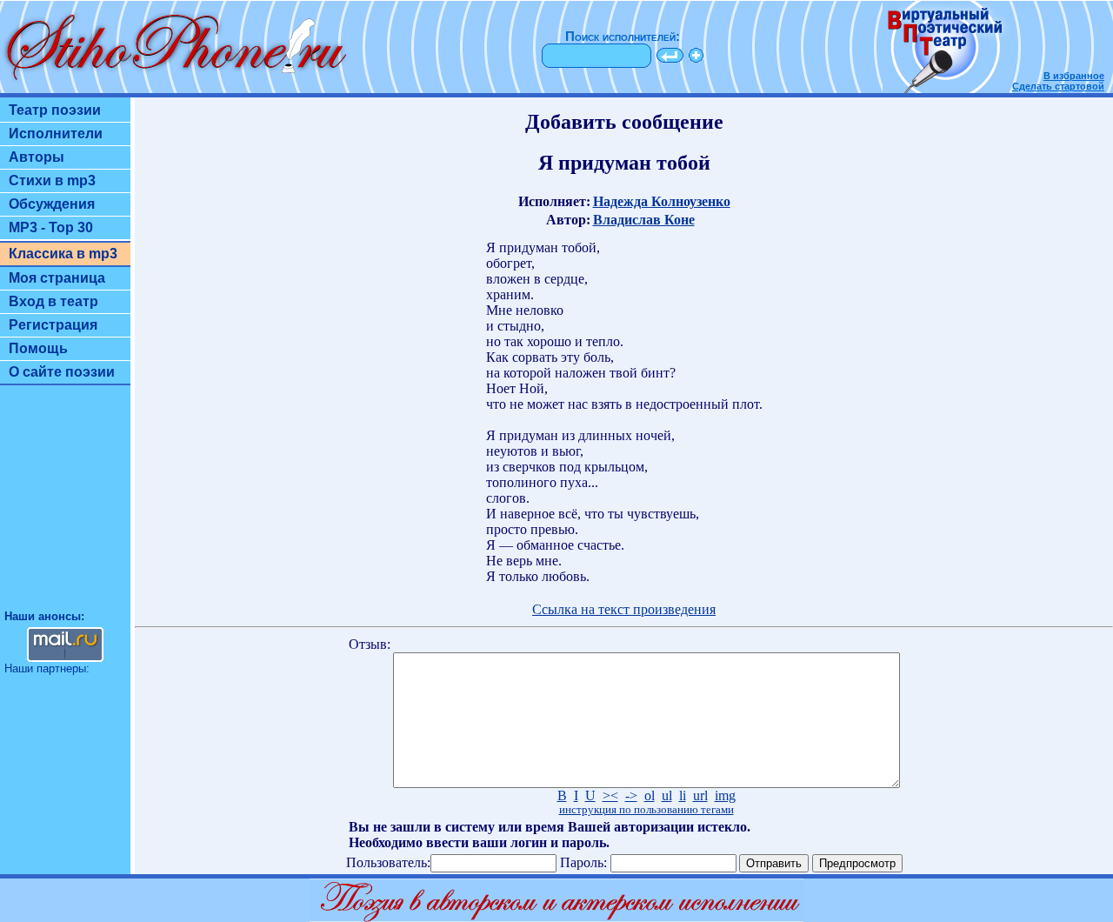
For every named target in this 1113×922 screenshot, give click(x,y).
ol (649, 795)
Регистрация (53, 324)
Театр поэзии (55, 110)
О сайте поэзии (62, 371)
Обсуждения (52, 204)
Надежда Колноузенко (661, 201)
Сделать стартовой (1058, 86)
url (700, 795)
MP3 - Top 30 (51, 227)
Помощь (38, 348)
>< (610, 795)
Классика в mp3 (63, 253)
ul (667, 795)
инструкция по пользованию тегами (646, 810)
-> (631, 795)
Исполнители (56, 133)
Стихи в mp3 (52, 180)
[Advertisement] (65, 505)
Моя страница (57, 278)
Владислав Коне (644, 219)
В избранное (1073, 75)
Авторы (36, 157)
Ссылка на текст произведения (624, 609)
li (682, 795)
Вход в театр (53, 301)
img (725, 795)
